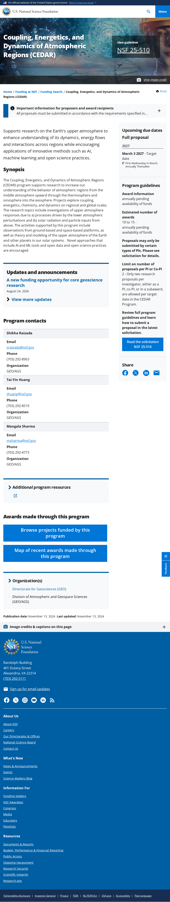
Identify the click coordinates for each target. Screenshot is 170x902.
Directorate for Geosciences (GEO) (39, 589)
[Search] (148, 11)
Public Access (12, 856)
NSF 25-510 (133, 50)
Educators (10, 820)
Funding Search (51, 92)
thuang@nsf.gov (19, 394)
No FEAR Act (90, 895)
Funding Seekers (14, 796)
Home (7, 92)
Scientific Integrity (15, 875)
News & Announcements (20, 766)
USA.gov (106, 895)
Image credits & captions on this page (41, 626)
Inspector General (45, 895)
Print (163, 91)
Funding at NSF (26, 92)
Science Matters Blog (17, 778)
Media (7, 814)
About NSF (10, 724)
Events (7, 772)
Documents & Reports (18, 844)
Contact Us (10, 748)
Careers (8, 730)
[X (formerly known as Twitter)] (15, 700)
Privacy (64, 895)
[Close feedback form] (166, 556)
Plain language (143, 895)
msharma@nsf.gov (21, 440)
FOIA (75, 895)
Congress (9, 808)
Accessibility (123, 895)
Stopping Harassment (18, 862)
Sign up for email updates (30, 689)
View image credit (155, 80)
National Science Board (19, 742)
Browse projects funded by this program (55, 533)
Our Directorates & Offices (21, 736)
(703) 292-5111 (14, 678)
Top (163, 600)
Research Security (15, 868)
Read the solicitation (143, 344)
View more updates (32, 299)
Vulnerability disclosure (17, 895)
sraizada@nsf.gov (20, 347)
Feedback (166, 568)
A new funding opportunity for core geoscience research (55, 282)
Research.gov (12, 881)
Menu (163, 11)
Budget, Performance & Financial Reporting (33, 850)
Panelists (9, 826)
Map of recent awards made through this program (55, 553)
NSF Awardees (13, 802)
